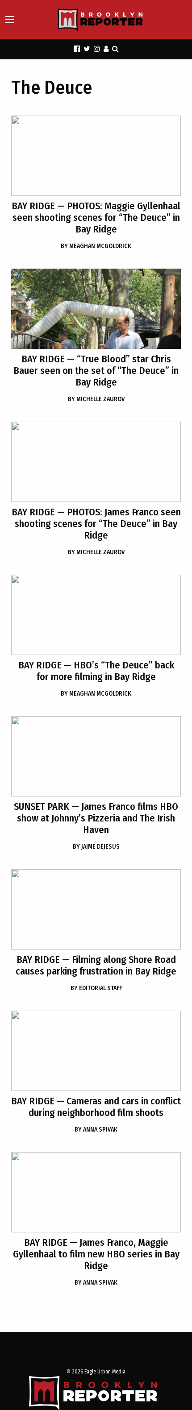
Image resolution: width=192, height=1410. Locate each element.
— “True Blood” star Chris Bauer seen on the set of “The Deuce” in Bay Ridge (96, 370)
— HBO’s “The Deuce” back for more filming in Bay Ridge (96, 671)
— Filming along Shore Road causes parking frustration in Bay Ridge (96, 965)
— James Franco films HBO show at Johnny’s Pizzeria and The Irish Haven (96, 818)
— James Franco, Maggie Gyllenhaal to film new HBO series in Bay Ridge (96, 1254)
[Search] (115, 49)
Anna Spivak (96, 1129)
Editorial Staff (96, 988)
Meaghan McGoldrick (96, 246)
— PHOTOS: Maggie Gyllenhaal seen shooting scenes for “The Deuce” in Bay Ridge (96, 217)
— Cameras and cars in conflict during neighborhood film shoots (96, 1107)
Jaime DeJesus (96, 846)
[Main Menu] (9, 19)
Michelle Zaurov (96, 399)
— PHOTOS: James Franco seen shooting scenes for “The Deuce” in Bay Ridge (96, 523)
